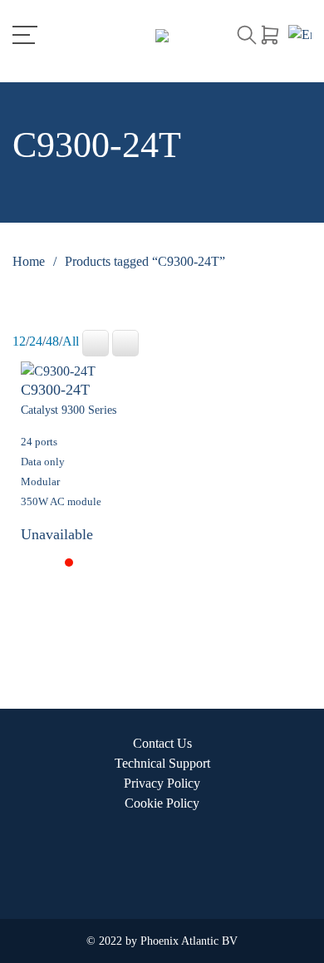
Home (28, 261)
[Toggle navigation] (24, 35)
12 (19, 341)
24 (35, 341)
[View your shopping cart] (270, 35)
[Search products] (246, 35)
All (70, 341)
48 (52, 341)
